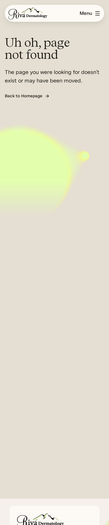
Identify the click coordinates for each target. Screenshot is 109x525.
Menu (86, 13)
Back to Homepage (23, 96)
